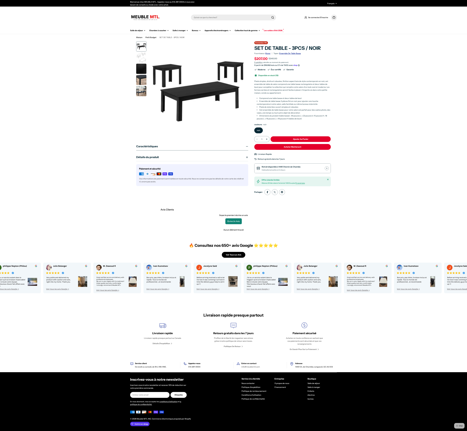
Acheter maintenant (292, 147)
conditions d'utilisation (168, 402)
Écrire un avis (233, 221)
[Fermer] (328, 179)
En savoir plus (300, 183)
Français (330, 3)
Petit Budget (150, 37)
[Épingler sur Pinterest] (282, 192)
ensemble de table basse (290, 53)
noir (258, 130)
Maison (139, 37)
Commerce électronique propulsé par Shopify (171, 419)
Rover (267, 53)
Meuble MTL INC (144, 419)
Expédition (258, 62)
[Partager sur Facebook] (267, 192)
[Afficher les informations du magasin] (327, 168)
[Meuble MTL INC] (44, 278)
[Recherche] (272, 17)
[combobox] (233, 17)
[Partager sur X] (275, 192)
